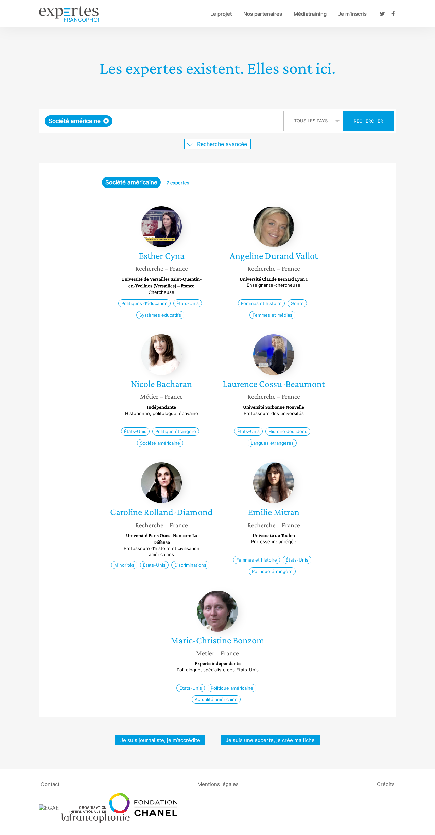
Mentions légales (218, 784)
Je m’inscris (352, 14)
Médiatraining (310, 14)
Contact (50, 784)
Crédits (386, 784)
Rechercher (368, 121)
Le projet (221, 14)
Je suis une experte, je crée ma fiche (270, 740)
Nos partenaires (262, 14)
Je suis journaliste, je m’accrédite (160, 740)
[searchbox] (182, 121)
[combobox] (162, 121)
